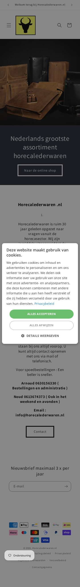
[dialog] (40, 293)
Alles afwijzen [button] (42, 325)
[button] (40, 335)
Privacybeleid (44, 303)
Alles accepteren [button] (41, 314)
